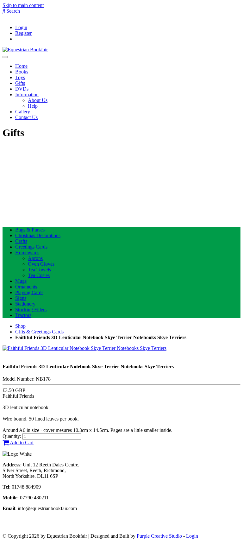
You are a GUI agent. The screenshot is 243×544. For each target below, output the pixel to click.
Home (21, 66)
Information (27, 94)
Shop (20, 326)
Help (33, 106)
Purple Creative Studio (159, 536)
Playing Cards (29, 292)
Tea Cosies (39, 275)
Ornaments (26, 286)
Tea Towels (39, 269)
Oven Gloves (41, 264)
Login (21, 27)
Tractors (23, 315)
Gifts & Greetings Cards (39, 331)
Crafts (21, 241)
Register (23, 33)
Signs (20, 298)
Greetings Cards (31, 247)
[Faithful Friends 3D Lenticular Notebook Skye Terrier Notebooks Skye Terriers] (84, 348)
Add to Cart (21, 442)
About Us (37, 100)
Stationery (25, 304)
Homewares (27, 252)
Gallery (22, 111)
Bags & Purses (30, 229)
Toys (20, 77)
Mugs (21, 281)
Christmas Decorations (37, 235)
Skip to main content (23, 5)
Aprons (35, 258)
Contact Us (26, 117)
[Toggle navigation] (5, 57)
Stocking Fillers (31, 309)
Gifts (20, 83)
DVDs (21, 89)
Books (21, 71)
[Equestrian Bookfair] (25, 49)
